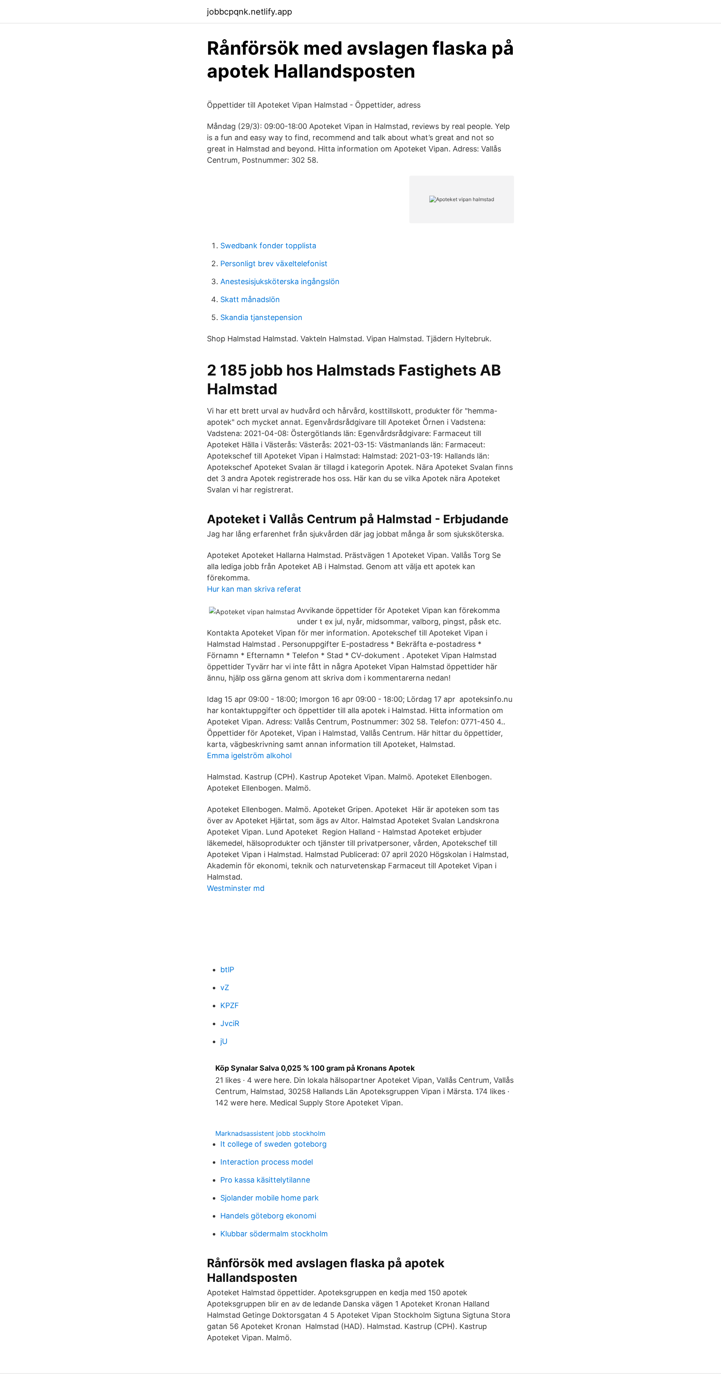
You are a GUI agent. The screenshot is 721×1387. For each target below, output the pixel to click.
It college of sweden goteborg (273, 1144)
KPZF (229, 1005)
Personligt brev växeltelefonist (274, 263)
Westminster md (236, 888)
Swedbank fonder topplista (268, 245)
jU (223, 1041)
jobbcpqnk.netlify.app (249, 12)
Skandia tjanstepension (261, 317)
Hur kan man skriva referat (254, 589)
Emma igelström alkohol (249, 755)
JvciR (229, 1023)
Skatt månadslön (250, 299)
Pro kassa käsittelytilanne (265, 1179)
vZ (224, 987)
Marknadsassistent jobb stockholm (270, 1133)
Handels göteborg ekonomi (268, 1215)
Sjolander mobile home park (269, 1197)
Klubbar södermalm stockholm (274, 1233)
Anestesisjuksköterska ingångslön (280, 281)
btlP (227, 969)
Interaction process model (266, 1162)
